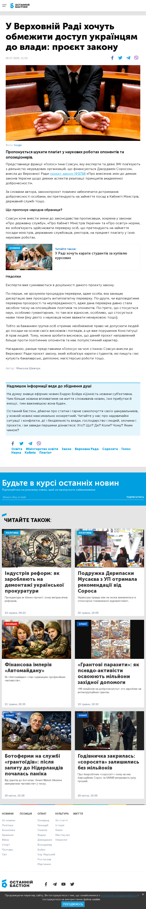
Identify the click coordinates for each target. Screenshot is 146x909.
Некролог (61, 839)
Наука (16, 452)
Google (18, 145)
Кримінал (7, 835)
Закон (66, 449)
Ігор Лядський (46, 854)
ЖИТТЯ (78, 813)
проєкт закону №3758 (68, 174)
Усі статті (61, 820)
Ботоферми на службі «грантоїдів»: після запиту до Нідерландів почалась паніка (34, 765)
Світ (4, 854)
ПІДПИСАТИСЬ (135, 497)
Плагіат (45, 452)
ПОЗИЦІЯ (26, 813)
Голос (126, 449)
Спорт (6, 844)
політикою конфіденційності (119, 895)
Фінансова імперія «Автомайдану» (28, 668)
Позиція (11, 624)
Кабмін (30, 452)
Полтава (7, 849)
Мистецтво (62, 835)
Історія (59, 825)
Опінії (82, 624)
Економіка (8, 830)
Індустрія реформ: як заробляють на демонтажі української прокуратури (34, 582)
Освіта (16, 449)
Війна (5, 839)
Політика (12, 533)
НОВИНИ (15, 248)
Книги (59, 830)
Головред (43, 820)
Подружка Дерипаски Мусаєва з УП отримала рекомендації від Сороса (107, 582)
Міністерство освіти (42, 449)
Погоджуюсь (73, 904)
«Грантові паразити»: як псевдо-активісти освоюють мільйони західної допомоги (108, 673)
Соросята (110, 449)
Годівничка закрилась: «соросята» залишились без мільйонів (108, 762)
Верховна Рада (87, 449)
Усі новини (8, 820)
